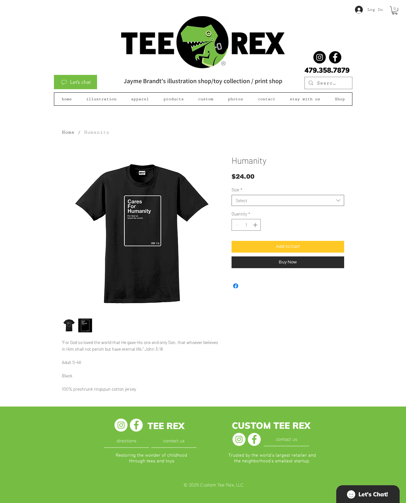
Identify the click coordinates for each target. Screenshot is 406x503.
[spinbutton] (246, 224)
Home (68, 132)
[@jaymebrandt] (319, 57)
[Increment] (256, 224)
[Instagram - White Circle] (121, 425)
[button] (395, 10)
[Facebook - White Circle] (136, 425)
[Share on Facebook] (235, 286)
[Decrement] (236, 224)
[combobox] (288, 200)
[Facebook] (335, 57)
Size (237, 189)
